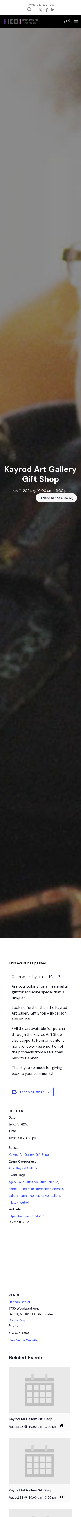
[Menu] (74, 21)
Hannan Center (19, 1302)
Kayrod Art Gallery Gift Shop (29, 1154)
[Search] (29, 9)
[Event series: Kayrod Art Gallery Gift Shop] (61, 1425)
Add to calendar (32, 1092)
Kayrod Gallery (26, 1168)
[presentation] (39, 1390)
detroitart (15, 1188)
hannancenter (29, 1195)
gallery (13, 1195)
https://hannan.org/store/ (26, 1216)
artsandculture (36, 1182)
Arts (11, 1168)
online (24, 1019)
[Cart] (64, 21)
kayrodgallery (50, 1195)
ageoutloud (17, 1182)
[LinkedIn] (52, 10)
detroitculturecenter (37, 1188)
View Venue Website (23, 1340)
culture (53, 1182)
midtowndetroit (19, 1202)
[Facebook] (47, 10)
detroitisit (58, 1188)
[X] (40, 10)
